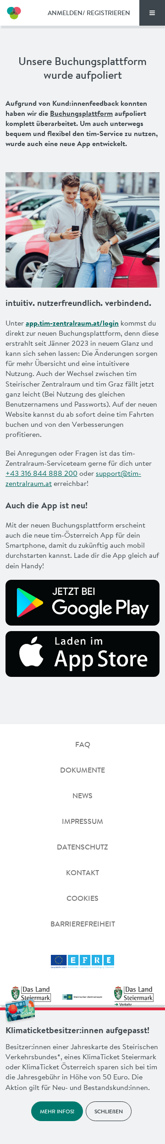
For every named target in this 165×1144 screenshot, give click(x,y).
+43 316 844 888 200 (41, 473)
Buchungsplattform (81, 113)
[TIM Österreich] (14, 13)
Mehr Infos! (57, 1111)
